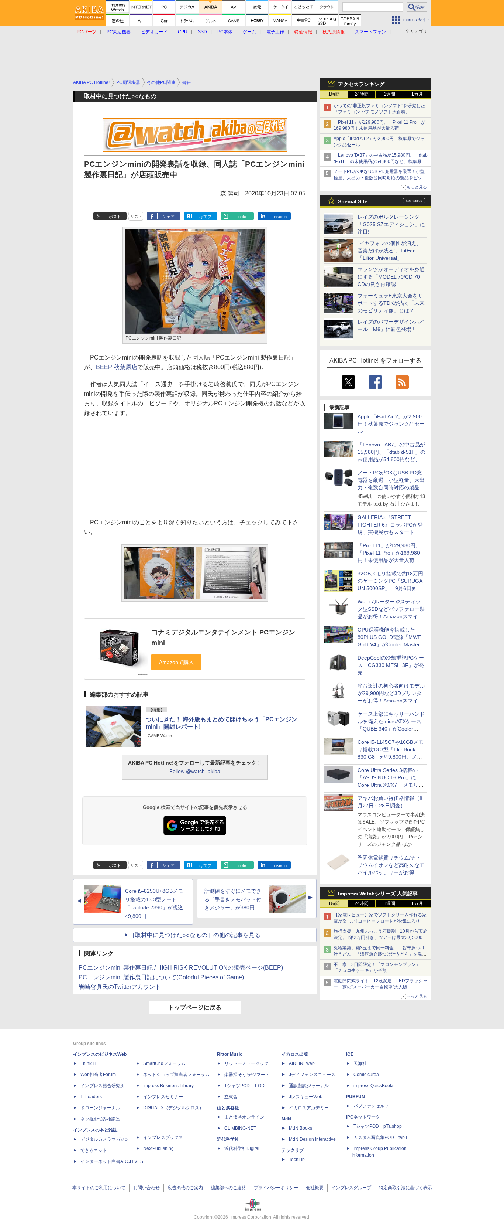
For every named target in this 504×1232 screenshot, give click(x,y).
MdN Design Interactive (312, 1139)
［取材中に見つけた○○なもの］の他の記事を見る (194, 935)
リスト (136, 216)
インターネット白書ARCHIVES (111, 1161)
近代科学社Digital (241, 1148)
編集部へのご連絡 (228, 1187)
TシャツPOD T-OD (244, 1085)
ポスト (115, 216)
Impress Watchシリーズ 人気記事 (378, 893)
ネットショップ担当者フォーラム (176, 1074)
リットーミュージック (246, 1063)
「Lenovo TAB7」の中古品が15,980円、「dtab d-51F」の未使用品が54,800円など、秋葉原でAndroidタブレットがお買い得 (381, 161)
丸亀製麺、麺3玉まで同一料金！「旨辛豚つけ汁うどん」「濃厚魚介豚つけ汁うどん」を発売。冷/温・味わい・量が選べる (379, 954)
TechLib (297, 1159)
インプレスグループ (351, 1187)
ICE (349, 1054)
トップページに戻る (194, 1007)
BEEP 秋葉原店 (116, 367)
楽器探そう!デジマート (247, 1074)
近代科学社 (228, 1139)
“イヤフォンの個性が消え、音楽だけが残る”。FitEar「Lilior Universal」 (389, 250)
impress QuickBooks (373, 1085)
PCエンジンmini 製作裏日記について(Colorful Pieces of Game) (161, 977)
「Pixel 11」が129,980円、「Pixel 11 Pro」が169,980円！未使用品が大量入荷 (389, 552)
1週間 (389, 94)
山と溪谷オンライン (244, 1117)
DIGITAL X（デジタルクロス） (173, 1107)
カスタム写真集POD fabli (380, 1137)
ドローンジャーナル (100, 1107)
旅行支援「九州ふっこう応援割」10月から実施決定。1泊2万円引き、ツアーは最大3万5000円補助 (380, 937)
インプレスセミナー (163, 1096)
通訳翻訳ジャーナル (309, 1085)
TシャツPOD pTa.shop (377, 1126)
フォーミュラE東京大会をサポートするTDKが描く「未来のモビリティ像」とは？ (391, 303)
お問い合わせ (146, 1187)
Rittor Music (229, 1054)
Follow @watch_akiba (194, 771)
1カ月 (417, 94)
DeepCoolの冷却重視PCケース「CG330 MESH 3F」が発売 (391, 665)
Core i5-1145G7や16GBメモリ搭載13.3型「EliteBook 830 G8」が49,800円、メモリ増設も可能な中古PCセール (391, 757)
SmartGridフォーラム (164, 1063)
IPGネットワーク (363, 1117)
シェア (168, 216)
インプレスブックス (163, 1137)
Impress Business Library (168, 1085)
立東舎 (231, 1096)
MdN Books (300, 1128)
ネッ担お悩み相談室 (100, 1119)
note (242, 216)
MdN (286, 1119)
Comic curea (366, 1074)
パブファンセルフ (371, 1106)
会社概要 (315, 1187)
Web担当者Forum (98, 1074)
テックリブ (293, 1150)
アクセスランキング (361, 84)
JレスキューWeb (305, 1096)
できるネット (93, 1150)
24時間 (362, 94)
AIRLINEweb (302, 1063)
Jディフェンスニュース (312, 1074)
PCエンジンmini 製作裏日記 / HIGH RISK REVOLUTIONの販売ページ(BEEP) (181, 967)
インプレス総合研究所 (102, 1085)
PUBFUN (355, 1096)
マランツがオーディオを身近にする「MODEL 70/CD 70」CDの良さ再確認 (391, 276)
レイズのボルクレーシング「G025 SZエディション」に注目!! (391, 224)
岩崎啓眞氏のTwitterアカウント (120, 987)
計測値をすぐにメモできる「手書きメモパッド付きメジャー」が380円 (232, 899)
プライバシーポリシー (276, 1187)
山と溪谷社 (228, 1107)
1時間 (334, 94)
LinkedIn (279, 216)
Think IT (88, 1063)
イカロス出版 (295, 1054)
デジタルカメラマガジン (104, 1139)
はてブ (205, 216)
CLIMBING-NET (240, 1128)
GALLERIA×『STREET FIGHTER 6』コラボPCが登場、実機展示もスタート (390, 524)
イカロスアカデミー (309, 1107)
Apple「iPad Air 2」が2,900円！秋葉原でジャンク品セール (391, 423)
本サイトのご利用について (98, 1187)
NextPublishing (158, 1148)
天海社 (360, 1063)
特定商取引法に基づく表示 (405, 1187)
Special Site (352, 201)
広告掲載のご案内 (185, 1187)
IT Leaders (91, 1096)
